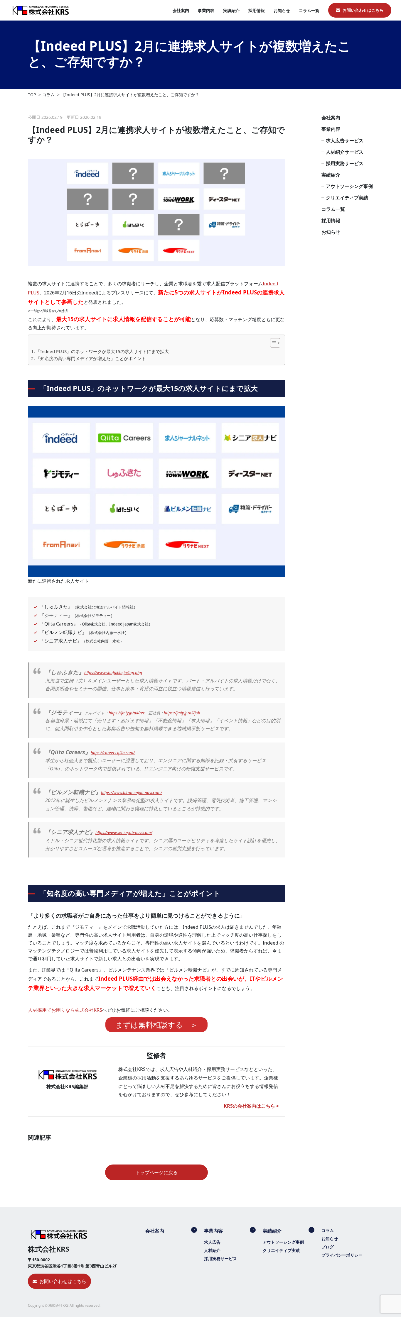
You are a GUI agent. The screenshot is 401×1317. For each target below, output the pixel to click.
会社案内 (181, 10)
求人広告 (212, 1242)
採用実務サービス (344, 163)
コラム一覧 (309, 10)
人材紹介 (212, 1250)
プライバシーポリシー (342, 1255)
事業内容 (206, 10)
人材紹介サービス (344, 152)
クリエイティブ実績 (347, 197)
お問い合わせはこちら (363, 10)
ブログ (327, 1247)
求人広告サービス (344, 140)
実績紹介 (231, 10)
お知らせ (282, 10)
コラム (327, 1230)
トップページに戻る (156, 1172)
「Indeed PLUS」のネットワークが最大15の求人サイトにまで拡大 (102, 351)
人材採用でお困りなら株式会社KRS (65, 1010)
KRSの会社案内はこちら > (251, 1106)
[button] (272, 343)
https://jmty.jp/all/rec (127, 713)
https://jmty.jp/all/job (182, 713)
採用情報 (256, 10)
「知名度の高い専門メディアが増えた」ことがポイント (91, 358)
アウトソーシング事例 (349, 186)
